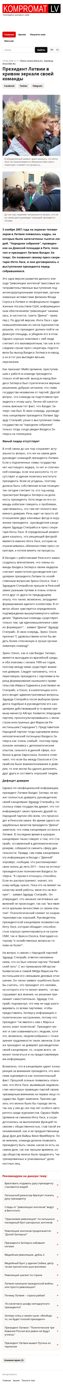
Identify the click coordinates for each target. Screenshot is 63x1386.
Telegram (37, 85)
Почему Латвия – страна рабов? (25, 1295)
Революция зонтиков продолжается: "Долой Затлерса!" (28, 1232)
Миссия (9, 40)
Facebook (9, 85)
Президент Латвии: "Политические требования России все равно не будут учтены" (30, 1331)
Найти (41, 49)
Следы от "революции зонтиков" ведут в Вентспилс (29, 1208)
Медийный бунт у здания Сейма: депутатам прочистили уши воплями (29, 1264)
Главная (9, 34)
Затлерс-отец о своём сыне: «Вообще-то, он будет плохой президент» (28, 1317)
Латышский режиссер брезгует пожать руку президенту (29, 1196)
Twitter (23, 85)
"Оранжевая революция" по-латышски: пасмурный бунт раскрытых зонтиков (30, 1220)
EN (51, 49)
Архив (22, 34)
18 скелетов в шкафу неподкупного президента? (27, 1305)
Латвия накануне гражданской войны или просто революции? (29, 1285)
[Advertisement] (31, 23)
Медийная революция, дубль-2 (24, 1254)
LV (57, 49)
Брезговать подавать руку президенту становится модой (29, 1185)
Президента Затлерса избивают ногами (25, 1244)
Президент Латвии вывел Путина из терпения (28, 1344)
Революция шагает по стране (23, 1275)
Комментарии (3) (14, 1360)
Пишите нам (37, 34)
